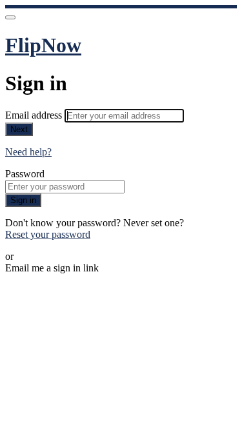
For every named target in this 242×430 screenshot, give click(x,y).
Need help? (28, 151)
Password (25, 173)
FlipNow (43, 45)
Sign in (23, 200)
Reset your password (47, 234)
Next (19, 129)
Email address (35, 115)
